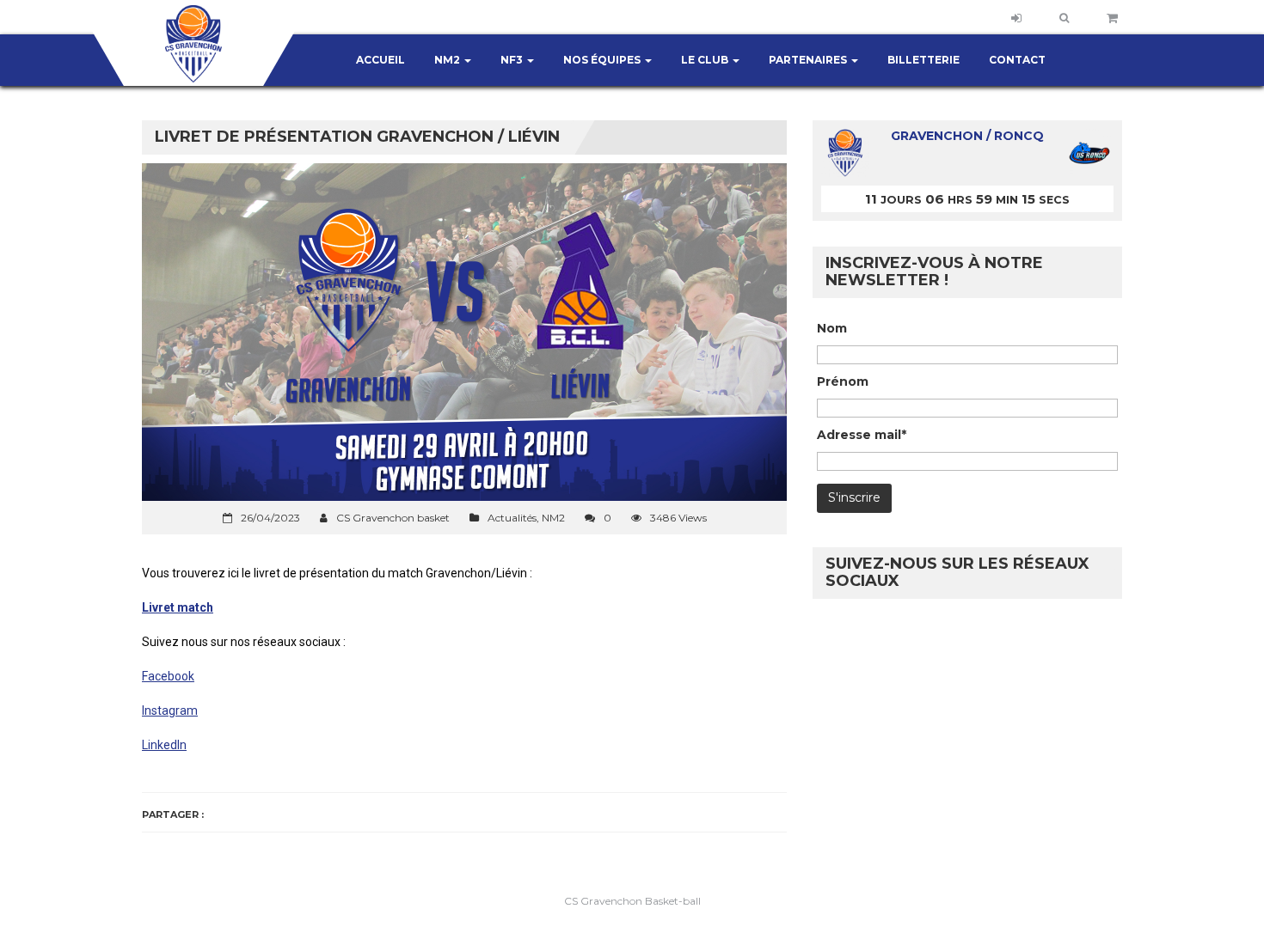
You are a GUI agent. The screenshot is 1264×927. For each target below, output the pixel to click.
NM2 (448, 59)
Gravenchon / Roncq (967, 135)
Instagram (170, 710)
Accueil (380, 59)
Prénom (842, 381)
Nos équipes (603, 59)
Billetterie (923, 59)
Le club (706, 59)
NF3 (512, 59)
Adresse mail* (861, 434)
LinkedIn (164, 745)
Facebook (168, 676)
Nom (832, 328)
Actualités (512, 517)
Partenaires (809, 59)
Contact (1017, 59)
